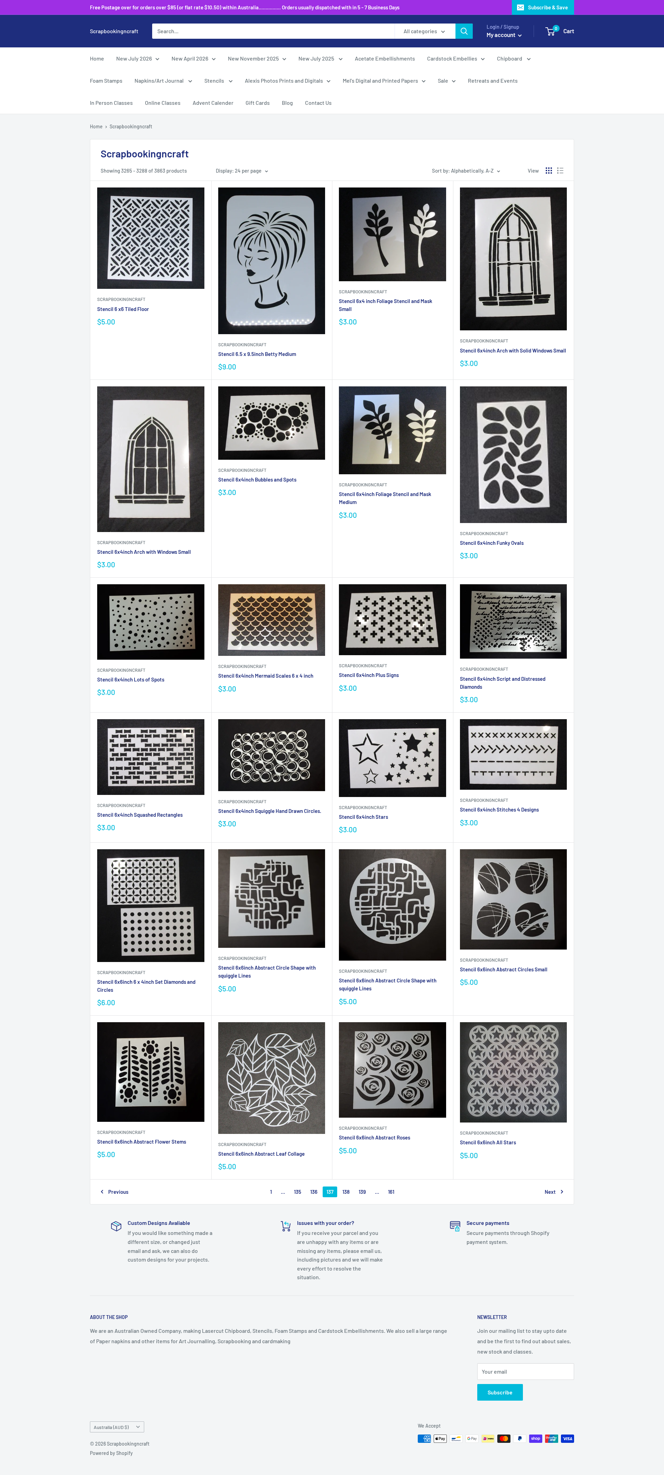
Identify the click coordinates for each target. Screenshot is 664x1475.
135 (297, 1192)
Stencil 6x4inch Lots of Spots (130, 679)
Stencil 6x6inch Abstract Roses (374, 1137)
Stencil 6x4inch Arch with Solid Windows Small (513, 350)
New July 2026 (134, 58)
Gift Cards (258, 102)
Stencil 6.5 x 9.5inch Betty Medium (257, 354)
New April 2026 (190, 58)
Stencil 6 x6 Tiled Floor (123, 309)
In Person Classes (111, 102)
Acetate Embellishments (385, 58)
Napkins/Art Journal (160, 80)
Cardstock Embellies (452, 58)
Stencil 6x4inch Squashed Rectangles (140, 815)
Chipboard (510, 58)
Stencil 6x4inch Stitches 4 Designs (499, 809)
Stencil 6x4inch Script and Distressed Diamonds (502, 683)
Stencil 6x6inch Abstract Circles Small (503, 969)
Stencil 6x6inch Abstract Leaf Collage (261, 1154)
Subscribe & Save (548, 7)
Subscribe (500, 1392)
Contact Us (318, 102)
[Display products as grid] (549, 170)
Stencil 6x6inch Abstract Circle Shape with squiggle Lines (267, 971)
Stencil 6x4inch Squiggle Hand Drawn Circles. (269, 811)
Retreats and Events (493, 80)
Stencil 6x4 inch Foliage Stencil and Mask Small (385, 305)
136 (313, 1192)
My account (501, 34)
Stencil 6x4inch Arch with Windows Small (144, 552)
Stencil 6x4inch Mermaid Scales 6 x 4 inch (265, 675)
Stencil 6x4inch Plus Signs (369, 675)
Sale (443, 80)
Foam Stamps (106, 80)
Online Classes (163, 102)
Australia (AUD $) (111, 1427)
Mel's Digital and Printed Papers (380, 80)
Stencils (214, 80)
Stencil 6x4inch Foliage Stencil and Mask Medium (385, 498)
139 (362, 1192)
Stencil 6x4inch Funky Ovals (492, 543)
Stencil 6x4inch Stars (363, 817)
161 (391, 1192)
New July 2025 (316, 58)
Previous (118, 1192)
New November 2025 (253, 58)
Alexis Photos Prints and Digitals (284, 80)
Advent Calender (213, 102)
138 (346, 1192)
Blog (287, 102)
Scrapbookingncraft (131, 126)
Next (550, 1192)
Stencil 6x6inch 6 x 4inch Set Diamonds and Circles (146, 986)
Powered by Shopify (111, 1453)
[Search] (464, 31)
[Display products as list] (560, 170)
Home (97, 58)
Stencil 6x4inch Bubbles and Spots (257, 479)
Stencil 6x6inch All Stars (488, 1142)
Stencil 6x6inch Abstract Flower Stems (141, 1141)
